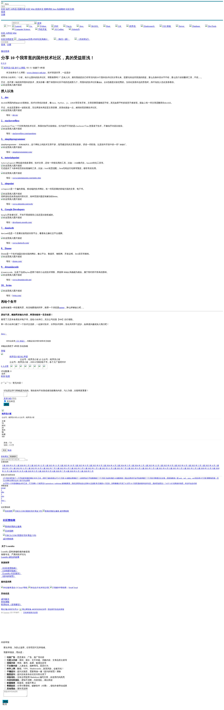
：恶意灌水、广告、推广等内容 (25, 657)
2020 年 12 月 (204, 468)
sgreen (61, 307)
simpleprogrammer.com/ (22, 152)
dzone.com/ (17, 261)
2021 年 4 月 (162, 468)
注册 (3, 14)
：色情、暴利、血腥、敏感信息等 (26, 663)
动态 (8, 9)
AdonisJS (75, 29)
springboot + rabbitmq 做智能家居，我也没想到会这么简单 (66, 483)
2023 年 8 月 (167, 466)
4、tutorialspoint (10, 157)
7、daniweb (7, 228)
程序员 (132, 26)
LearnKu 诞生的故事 (10, 557)
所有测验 (5, 602)
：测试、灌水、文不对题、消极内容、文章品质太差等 (37, 660)
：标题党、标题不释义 (21, 683)
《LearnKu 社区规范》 (11, 573)
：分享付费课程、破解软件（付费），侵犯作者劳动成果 (37, 686)
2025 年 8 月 (96, 466)
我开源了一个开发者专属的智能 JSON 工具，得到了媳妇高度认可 (30, 478)
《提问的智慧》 (8, 576)
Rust (108, 26)
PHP (56, 26)
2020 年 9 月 (31, 471)
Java (81, 26)
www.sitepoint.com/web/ (22, 204)
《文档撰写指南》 (9, 571)
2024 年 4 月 (110, 466)
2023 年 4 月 (209, 466)
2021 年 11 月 (105, 468)
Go (31, 26)
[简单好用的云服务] (51, 511)
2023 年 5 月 (195, 466)
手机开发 (42, 29)
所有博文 (5, 456)
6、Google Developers (12, 209)
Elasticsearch (149, 26)
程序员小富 (15, 357)
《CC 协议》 (20, 341)
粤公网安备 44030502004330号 (34, 609)
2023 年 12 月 (152, 466)
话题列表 (21, 9)
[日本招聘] (8, 511)
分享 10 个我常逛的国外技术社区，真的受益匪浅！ (145, 483)
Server (181, 26)
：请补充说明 (17, 688)
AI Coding (59, 29)
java (2, 497)
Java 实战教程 (59, 9)
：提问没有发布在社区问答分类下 (26, 674)
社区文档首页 (7, 39)
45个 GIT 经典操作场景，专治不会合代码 (181, 483)
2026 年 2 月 (23, 466)
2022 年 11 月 (19, 468)
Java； (4, 334)
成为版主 (5, 599)
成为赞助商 (64, 511)
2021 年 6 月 (134, 468)
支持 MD (8, 398)
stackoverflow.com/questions (24, 133)
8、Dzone (6, 248)
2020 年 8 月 (45, 471)
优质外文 (39, 9)
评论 (6, 404)
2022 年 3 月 (77, 468)
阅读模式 (13, 456)
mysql (3, 489)
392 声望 (24, 357)
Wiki (14, 33)
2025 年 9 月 (82, 466)
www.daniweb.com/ (20, 243)
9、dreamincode (10, 267)
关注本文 (11, 401)
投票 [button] (8, 376)
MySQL (95, 26)
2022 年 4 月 (63, 468)
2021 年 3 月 (176, 468)
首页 (39, 23)
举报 (5, 701)
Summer (6, 612)
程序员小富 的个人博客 (14, 68)
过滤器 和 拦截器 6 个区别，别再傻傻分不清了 (107, 483)
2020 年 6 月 (73, 471)
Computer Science (23, 29)
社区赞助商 (9, 520)
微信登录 (5, 51)
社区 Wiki (30, 9)
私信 (9, 450)
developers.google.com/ (22, 222)
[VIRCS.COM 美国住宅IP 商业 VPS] (28, 511)
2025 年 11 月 (52, 466)
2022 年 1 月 (91, 468)
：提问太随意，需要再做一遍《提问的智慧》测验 (34, 671)
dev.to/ (15, 115)
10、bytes (6, 285)
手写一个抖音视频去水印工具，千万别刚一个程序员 (23, 483)
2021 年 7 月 (120, 468)
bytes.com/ (16, 295)
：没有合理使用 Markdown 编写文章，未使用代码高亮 (36, 677)
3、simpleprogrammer (13, 139)
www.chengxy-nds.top (36, 72)
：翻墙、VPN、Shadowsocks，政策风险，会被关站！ (35, 669)
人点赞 (4, 366)
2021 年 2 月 (190, 468)
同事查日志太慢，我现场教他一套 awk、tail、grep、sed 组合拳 (174, 478)
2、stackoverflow (10, 120)
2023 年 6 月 (181, 466)
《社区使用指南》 (9, 568)
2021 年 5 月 (148, 468)
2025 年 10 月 (67, 466)
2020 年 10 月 (16, 471)
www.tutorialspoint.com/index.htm (26, 178)
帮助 (14, 398)
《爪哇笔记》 (83, 39)
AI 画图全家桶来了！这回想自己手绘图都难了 (78, 478)
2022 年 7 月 (49, 468)
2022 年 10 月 (34, 468)
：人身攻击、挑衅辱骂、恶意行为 (27, 666)
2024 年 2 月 (138, 466)
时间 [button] (3, 376)
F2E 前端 (166, 26)
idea (2, 493)
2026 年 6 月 (9, 466)
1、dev (5, 97)
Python (43, 26)
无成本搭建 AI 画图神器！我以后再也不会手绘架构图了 (123, 478)
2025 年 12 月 (37, 466)
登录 (3, 12)
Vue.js (69, 26)
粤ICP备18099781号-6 (9, 609)
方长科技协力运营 (30, 612)
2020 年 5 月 (86, 471)
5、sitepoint (7, 183)
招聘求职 (48, 9)
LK (120, 26)
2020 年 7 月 (59, 471)
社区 (3, 9)
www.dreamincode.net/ (22, 280)
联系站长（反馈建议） (11, 604)
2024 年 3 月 (124, 466)
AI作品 (13, 9)
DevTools (212, 26)
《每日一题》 (63, 39)
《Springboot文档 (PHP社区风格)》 (33, 39)
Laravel (18, 26)
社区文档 (70, 9)
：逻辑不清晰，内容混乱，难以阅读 (29, 680)
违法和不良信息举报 (56, 609)
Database (196, 26)
